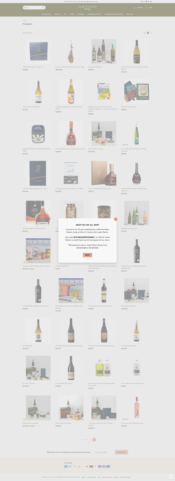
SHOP (87, 255)
